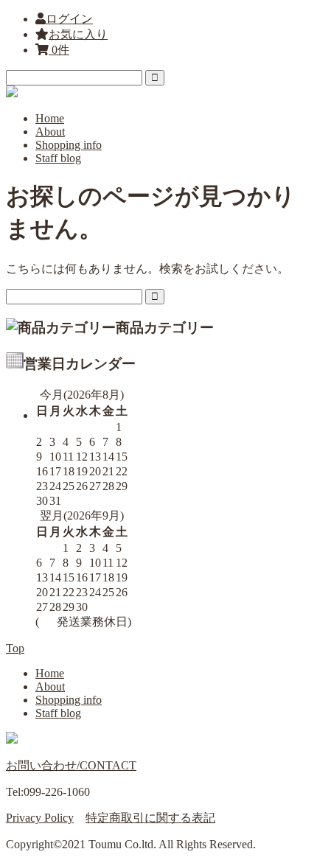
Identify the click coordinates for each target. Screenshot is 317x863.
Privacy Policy (40, 817)
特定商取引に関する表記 (150, 817)
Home (49, 118)
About (50, 131)
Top (15, 648)
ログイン (69, 19)
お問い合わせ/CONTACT (71, 765)
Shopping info (68, 145)
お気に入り (78, 34)
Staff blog (58, 158)
